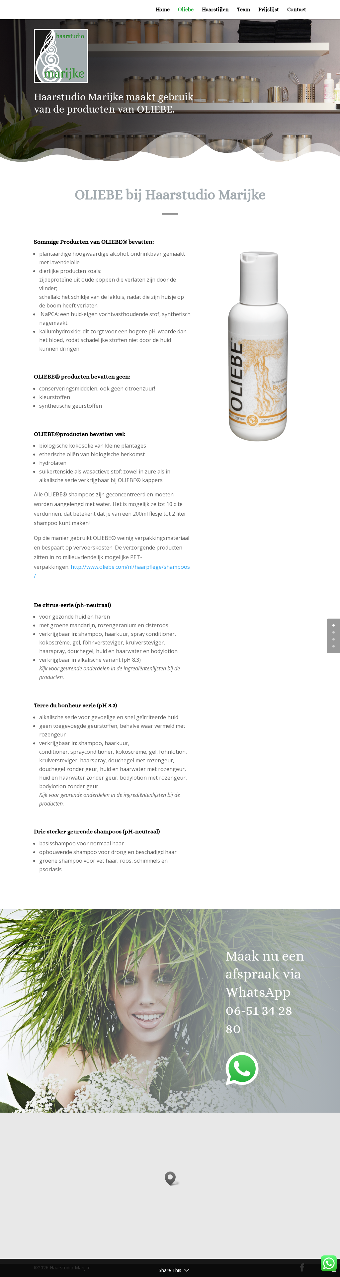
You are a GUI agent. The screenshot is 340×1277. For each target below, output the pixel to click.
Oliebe (186, 10)
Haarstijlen (215, 10)
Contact (296, 10)
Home (163, 10)
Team (243, 10)
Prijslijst (268, 10)
